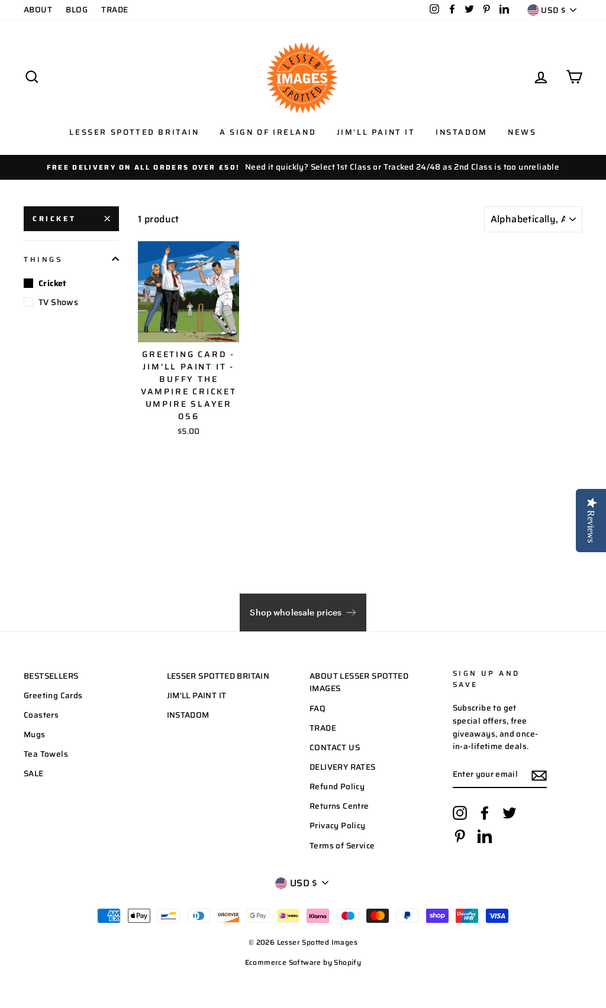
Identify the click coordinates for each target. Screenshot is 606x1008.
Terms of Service (342, 846)
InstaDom (462, 132)
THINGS (43, 259)
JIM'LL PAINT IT (197, 695)
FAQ (317, 708)
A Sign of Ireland (268, 132)
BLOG (77, 10)
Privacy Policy (338, 825)
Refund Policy (337, 786)
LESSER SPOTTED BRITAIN (218, 676)
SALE (34, 773)
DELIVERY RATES (343, 767)
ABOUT (38, 10)
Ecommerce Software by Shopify (303, 962)
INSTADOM (188, 715)
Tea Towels (46, 754)
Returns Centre (339, 806)
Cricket (54, 218)
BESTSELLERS (51, 676)
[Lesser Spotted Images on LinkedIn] (485, 836)
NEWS (522, 132)
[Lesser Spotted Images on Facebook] (485, 813)
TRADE (114, 10)
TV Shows (58, 302)
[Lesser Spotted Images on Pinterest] (460, 836)
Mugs (35, 734)
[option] (303, 167)
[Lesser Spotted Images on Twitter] (509, 813)
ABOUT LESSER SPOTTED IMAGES (359, 682)
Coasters (41, 715)
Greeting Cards (53, 695)
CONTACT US (335, 747)
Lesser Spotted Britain (134, 132)
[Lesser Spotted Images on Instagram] (460, 813)
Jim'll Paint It (376, 132)
